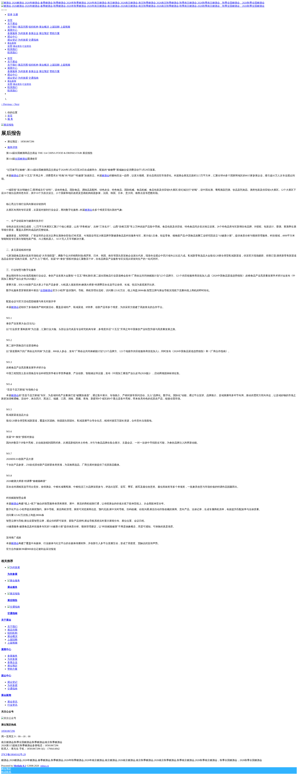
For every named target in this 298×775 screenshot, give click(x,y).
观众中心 (6, 675)
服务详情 (12, 147)
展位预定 (12, 665)
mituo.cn (44, 765)
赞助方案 (12, 669)
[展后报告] (13, 593)
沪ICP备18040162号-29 (13, 754)
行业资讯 (12, 705)
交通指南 (12, 688)
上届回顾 (12, 639)
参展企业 (12, 662)
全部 (9, 46)
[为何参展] (13, 567)
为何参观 (12, 685)
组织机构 (12, 633)
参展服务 (12, 656)
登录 (9, 14)
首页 (9, 20)
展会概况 (12, 636)
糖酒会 (15, 175)
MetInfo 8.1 (20, 765)
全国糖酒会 (21, 158)
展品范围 (12, 629)
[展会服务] (13, 580)
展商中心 (6, 649)
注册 (15, 14)
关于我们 (12, 626)
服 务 (10, 119)
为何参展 (12, 659)
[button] (6, 104)
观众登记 (12, 682)
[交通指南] (13, 606)
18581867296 (8, 731)
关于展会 (6, 620)
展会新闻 (6, 695)
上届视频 (12, 642)
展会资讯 (12, 701)
